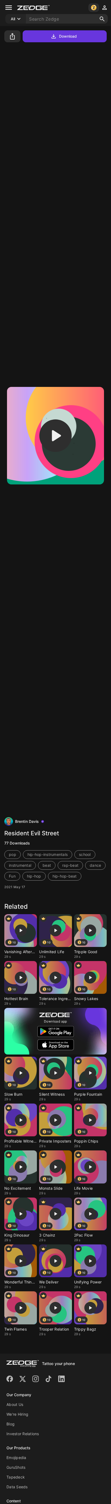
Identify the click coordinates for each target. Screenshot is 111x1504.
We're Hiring (17, 1414)
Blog (10, 1424)
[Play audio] (55, 435)
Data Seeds (17, 1486)
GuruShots (15, 1467)
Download (68, 36)
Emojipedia (16, 1457)
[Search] (102, 19)
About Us (14, 1404)
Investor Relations (22, 1433)
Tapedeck (15, 1477)
